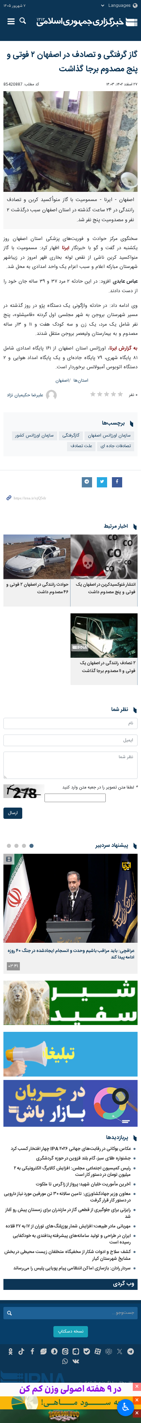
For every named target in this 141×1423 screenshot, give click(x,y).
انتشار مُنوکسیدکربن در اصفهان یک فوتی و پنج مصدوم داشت (106, 588)
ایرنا (80, 22)
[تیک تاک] (21, 1352)
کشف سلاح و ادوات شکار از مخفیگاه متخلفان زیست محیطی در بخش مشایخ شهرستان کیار (67, 1255)
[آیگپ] (76, 1352)
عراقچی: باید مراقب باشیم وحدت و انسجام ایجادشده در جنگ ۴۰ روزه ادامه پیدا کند (71, 954)
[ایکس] (119, 1352)
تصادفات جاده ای (116, 446)
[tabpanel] (70, 913)
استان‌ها (81, 380)
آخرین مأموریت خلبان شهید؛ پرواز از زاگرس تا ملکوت (83, 1184)
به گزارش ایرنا (124, 348)
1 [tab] (31, 846)
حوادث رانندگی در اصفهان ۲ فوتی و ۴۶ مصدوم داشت (37, 588)
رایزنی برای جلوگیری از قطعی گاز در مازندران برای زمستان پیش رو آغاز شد (68, 1213)
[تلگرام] (130, 1352)
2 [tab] (24, 846)
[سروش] (54, 1352)
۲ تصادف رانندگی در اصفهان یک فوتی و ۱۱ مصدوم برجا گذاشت (108, 667)
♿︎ (126, 1407)
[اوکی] (10, 1352)
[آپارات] (97, 1352)
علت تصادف (81, 446)
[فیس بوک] (32, 1352)
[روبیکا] (108, 1352)
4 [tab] (9, 846)
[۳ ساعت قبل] (70, 898)
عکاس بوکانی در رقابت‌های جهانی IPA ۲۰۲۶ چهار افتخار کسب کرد (71, 1149)
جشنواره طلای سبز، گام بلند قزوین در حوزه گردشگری (83, 1158)
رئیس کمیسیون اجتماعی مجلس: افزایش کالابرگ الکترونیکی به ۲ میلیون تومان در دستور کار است (72, 1172)
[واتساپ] (65, 1362)
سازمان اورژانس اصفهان (109, 435)
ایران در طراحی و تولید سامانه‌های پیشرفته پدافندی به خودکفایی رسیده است (72, 1239)
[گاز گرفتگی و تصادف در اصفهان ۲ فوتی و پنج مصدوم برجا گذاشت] (70, 141)
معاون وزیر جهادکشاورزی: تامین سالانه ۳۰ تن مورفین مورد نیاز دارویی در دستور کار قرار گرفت (67, 1197)
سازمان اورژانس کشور (34, 435)
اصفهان (62, 380)
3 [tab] (16, 846)
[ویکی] (76, 1362)
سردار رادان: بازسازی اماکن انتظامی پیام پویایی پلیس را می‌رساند (72, 1268)
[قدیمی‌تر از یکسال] (104, 557)
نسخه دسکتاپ (71, 1331)
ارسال (13, 813)
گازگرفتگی (70, 435)
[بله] (86, 1352)
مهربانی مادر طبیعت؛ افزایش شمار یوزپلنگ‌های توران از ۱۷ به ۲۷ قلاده (68, 1226)
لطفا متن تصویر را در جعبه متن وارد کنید (100, 787)
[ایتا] (65, 1352)
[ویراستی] (43, 1352)
